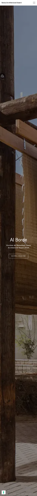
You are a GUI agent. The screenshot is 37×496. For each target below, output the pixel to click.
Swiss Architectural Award (11, 3)
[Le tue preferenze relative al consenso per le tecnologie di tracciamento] (4, 492)
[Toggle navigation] (34, 3)
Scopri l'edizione (18, 256)
